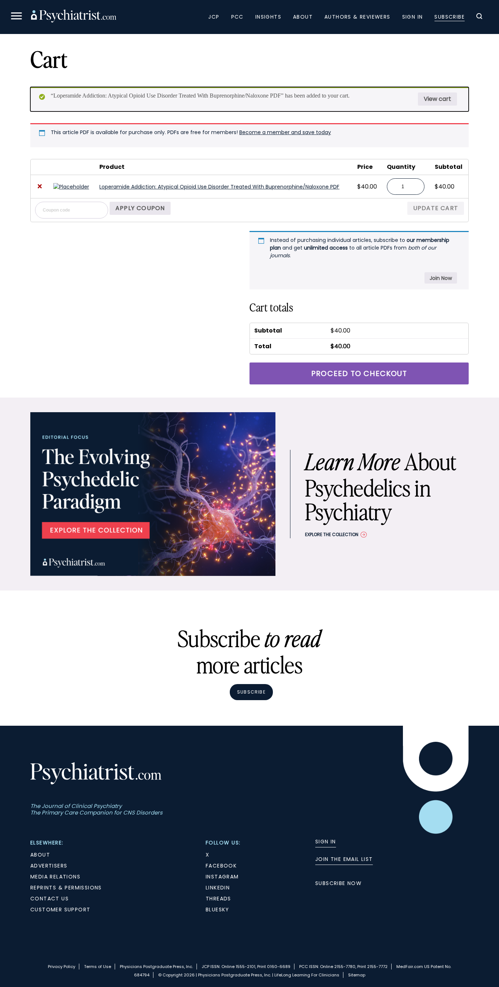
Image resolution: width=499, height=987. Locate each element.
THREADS (218, 898)
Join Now (441, 278)
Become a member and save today (285, 132)
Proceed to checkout (359, 373)
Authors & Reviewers (357, 16)
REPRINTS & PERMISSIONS (66, 887)
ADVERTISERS (48, 865)
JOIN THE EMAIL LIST (344, 859)
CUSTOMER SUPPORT (60, 909)
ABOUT (40, 854)
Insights (268, 16)
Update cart (435, 208)
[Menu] (16, 17)
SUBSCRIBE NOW (338, 883)
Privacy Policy (61, 966)
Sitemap (356, 975)
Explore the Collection (331, 534)
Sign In (412, 16)
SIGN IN (325, 841)
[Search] (479, 17)
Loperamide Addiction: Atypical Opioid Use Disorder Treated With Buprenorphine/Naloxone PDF (219, 186)
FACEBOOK (221, 865)
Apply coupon (140, 208)
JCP (213, 16)
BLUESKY (217, 909)
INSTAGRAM (222, 876)
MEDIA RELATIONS (55, 876)
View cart (437, 99)
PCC (237, 16)
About (303, 16)
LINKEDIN (218, 887)
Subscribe (449, 16)
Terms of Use (97, 966)
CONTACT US (49, 898)
